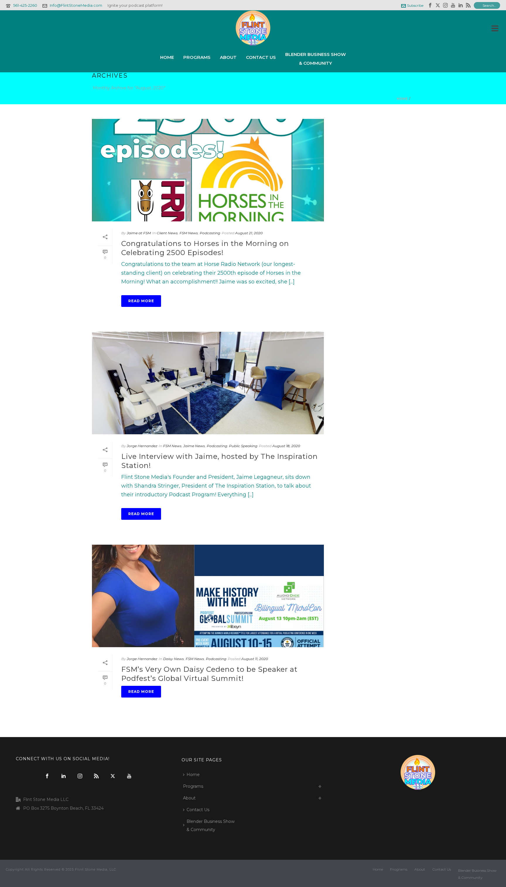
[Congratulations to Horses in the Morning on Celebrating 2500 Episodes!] (208, 170)
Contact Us (261, 57)
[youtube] (129, 776)
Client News (167, 233)
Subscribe (415, 5)
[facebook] (47, 776)
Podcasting (210, 233)
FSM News (189, 233)
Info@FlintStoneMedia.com (76, 5)
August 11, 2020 (254, 659)
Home (167, 57)
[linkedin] (63, 776)
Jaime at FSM (139, 233)
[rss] (96, 776)
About (228, 57)
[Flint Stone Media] (253, 27)
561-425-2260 (25, 5)
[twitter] (112, 776)
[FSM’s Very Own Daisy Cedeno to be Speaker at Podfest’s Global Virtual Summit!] (208, 596)
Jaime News (194, 446)
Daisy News (173, 659)
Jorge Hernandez (142, 446)
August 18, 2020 (286, 446)
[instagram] (80, 776)
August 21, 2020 (249, 233)
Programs (197, 57)
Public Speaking (243, 446)
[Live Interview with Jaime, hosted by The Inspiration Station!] (208, 383)
